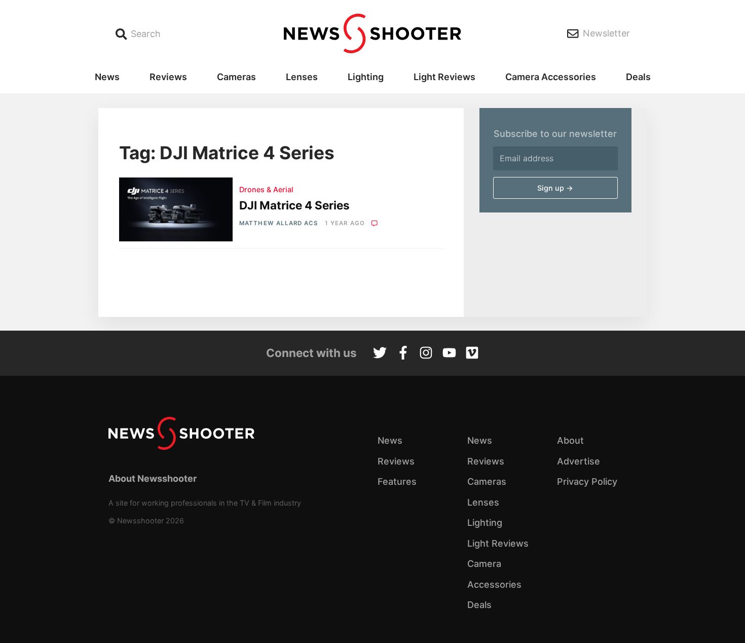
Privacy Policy (587, 481)
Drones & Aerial (266, 189)
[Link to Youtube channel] (449, 354)
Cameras (236, 77)
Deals (638, 77)
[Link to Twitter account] (380, 354)
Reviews (168, 77)
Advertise (578, 461)
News (107, 77)
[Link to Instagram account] (426, 354)
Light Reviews (444, 77)
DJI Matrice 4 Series (294, 205)
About (570, 440)
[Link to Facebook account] (403, 354)
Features (397, 481)
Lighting (366, 77)
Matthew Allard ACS (278, 223)
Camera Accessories (550, 77)
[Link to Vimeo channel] (472, 354)
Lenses (302, 77)
